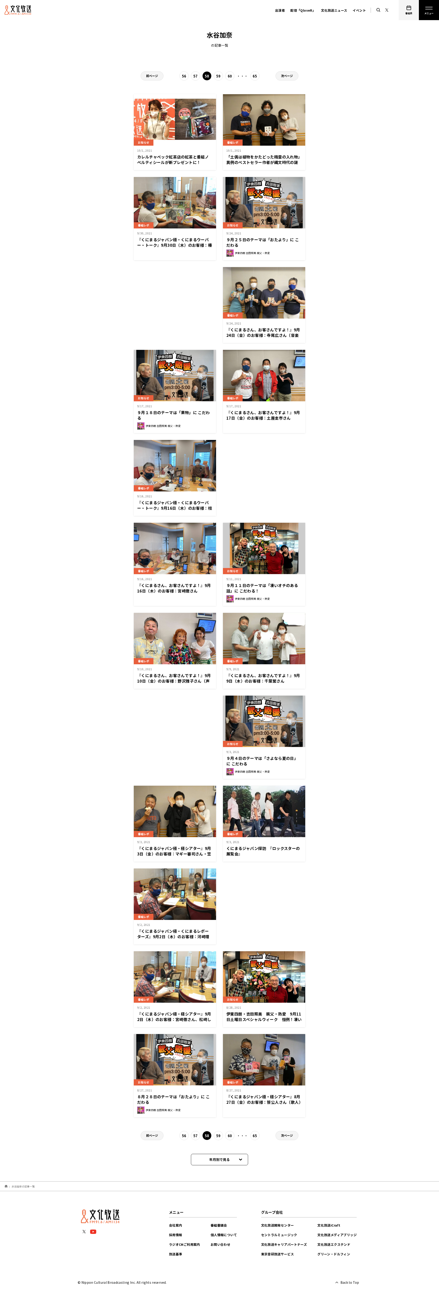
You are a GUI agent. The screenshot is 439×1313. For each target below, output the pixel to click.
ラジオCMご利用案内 (184, 1244)
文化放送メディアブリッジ (337, 1235)
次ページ (287, 76)
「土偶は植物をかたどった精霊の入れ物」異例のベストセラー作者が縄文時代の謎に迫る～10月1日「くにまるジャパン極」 (263, 162)
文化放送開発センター (277, 1225)
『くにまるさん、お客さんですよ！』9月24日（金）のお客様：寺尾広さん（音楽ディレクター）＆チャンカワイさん (263, 335)
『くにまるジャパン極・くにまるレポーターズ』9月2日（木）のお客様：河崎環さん (173, 936)
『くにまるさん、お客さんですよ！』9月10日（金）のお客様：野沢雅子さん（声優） (174, 681)
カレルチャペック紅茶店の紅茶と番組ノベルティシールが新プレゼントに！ (173, 159)
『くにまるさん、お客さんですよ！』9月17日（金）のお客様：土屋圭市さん (263, 415)
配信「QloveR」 (303, 10)
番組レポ (232, 142)
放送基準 (175, 1254)
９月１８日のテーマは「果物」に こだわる (173, 415)
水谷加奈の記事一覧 (23, 1186)
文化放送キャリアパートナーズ (284, 1244)
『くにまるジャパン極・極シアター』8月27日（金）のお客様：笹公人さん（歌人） (264, 1099)
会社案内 (175, 1225)
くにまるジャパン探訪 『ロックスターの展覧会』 (263, 851)
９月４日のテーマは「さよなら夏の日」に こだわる (262, 760)
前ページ (152, 76)
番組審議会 (219, 1225)
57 (195, 76)
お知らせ (143, 142)
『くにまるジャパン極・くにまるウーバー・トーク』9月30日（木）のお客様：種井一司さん (174, 245)
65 (255, 76)
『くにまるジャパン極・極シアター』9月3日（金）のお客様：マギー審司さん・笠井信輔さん (174, 853)
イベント (359, 10)
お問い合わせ (220, 1244)
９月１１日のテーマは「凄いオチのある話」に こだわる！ (262, 588)
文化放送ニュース (334, 10)
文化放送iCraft (328, 1225)
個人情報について (224, 1235)
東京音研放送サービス (277, 1254)
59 (218, 76)
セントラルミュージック (279, 1235)
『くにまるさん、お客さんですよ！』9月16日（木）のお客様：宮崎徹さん (174, 588)
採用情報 (175, 1235)
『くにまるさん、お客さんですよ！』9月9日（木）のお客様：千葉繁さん (263, 678)
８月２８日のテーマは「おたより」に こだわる (173, 1099)
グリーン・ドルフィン (333, 1254)
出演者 (280, 10)
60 (230, 76)
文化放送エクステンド (333, 1244)
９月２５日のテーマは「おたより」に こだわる (262, 242)
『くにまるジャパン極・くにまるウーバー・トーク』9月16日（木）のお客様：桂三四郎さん (174, 508)
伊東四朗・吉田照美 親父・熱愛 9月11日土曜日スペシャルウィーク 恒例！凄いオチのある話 (264, 1019)
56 (184, 76)
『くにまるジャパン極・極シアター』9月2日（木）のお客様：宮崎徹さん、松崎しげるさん (174, 1019)
